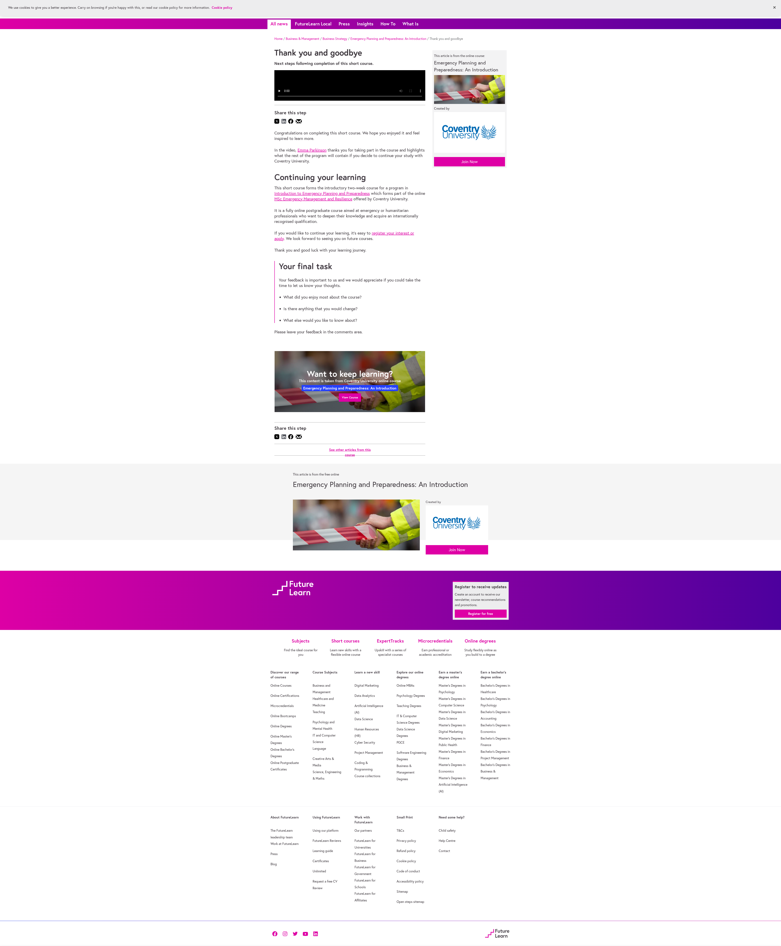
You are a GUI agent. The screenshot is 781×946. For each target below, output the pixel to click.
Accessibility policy (410, 881)
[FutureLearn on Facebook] (276, 933)
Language (319, 748)
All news (279, 24)
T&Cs (400, 830)
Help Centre (447, 841)
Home (278, 39)
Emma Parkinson (312, 150)
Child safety (447, 830)
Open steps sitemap (410, 902)
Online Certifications (285, 696)
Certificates (321, 861)
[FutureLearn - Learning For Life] (497, 932)
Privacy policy (406, 841)
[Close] (774, 7)
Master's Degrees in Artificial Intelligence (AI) (453, 784)
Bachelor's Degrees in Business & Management (495, 771)
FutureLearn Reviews (327, 841)
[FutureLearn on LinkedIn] (315, 933)
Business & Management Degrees (405, 772)
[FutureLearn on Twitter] (295, 933)
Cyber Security (365, 742)
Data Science (364, 719)
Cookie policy (406, 861)
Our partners (363, 830)
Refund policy (406, 851)
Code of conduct (408, 871)
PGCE (401, 742)
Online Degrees (281, 726)
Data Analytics (365, 696)
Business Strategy (335, 39)
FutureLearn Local (313, 24)
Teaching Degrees (409, 706)
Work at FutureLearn (285, 844)
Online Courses (281, 685)
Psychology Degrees (411, 696)
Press (344, 24)
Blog (274, 864)
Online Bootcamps (283, 716)
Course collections (367, 776)
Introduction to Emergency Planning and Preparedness (322, 193)
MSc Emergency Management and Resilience (313, 198)
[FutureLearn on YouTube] (305, 933)
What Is (410, 24)
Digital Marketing (367, 685)
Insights (365, 24)
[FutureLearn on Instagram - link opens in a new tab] (285, 933)
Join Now (469, 161)
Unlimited (319, 871)
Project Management (369, 753)
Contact (444, 851)
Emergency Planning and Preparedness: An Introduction (388, 39)
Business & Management (302, 39)
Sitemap (402, 891)
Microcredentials (282, 706)
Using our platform (325, 830)
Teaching (319, 712)
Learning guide (323, 851)
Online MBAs (405, 685)
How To (388, 24)
